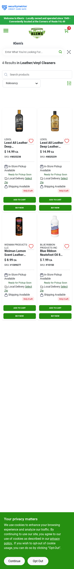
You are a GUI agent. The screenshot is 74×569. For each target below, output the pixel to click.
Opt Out (38, 561)
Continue (14, 561)
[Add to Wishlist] (31, 141)
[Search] (60, 52)
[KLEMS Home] (37, 33)
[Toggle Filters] (69, 83)
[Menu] (5, 30)
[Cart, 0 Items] (66, 31)
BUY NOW (19, 208)
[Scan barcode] (69, 52)
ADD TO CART (19, 200)
